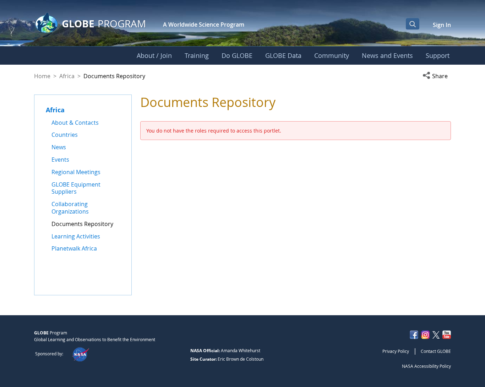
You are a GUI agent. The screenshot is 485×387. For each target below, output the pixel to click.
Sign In (442, 25)
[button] (437, 76)
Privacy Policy (395, 351)
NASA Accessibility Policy (426, 366)
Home (42, 76)
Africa (67, 76)
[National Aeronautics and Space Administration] (80, 353)
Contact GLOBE (436, 351)
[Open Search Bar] (412, 23)
